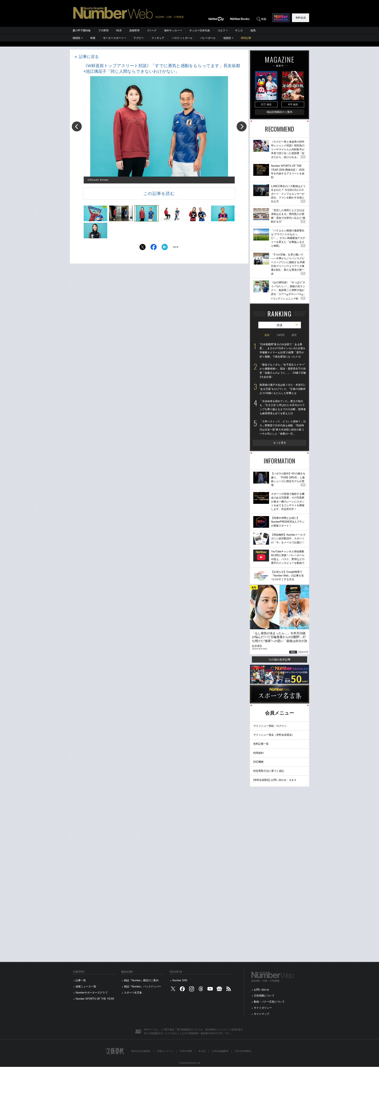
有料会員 (301, 17)
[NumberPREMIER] (281, 17)
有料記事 (246, 37)
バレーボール (208, 37)
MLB (119, 30)
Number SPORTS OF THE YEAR (95, 998)
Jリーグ (151, 30)
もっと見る (279, 442)
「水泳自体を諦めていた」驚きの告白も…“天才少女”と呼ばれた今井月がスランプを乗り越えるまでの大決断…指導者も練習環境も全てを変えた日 (283, 407)
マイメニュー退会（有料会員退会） (273, 734)
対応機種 (258, 761)
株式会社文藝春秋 (140, 1051)
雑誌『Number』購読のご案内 (141, 980)
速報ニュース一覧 (86, 986)
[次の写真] (242, 126)
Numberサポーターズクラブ (92, 992)
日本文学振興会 (243, 1051)
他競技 (227, 37)
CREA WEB (186, 1051)
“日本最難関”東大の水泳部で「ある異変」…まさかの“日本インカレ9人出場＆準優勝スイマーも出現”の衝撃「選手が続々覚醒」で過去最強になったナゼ (282, 350)
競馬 (253, 30)
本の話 (201, 1051)
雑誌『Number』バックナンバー (142, 986)
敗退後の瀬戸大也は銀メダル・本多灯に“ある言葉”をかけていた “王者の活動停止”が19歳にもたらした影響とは (283, 388)
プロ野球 (103, 30)
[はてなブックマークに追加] (164, 248)
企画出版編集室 (220, 1051)
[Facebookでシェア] (153, 248)
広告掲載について (264, 995)
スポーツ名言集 (133, 992)
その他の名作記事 (279, 659)
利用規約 (258, 752)
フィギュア (157, 37)
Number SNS (179, 980)
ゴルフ (221, 30)
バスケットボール (182, 37)
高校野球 (134, 30)
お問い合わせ (261, 989)
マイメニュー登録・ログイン (270, 725)
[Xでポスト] (142, 248)
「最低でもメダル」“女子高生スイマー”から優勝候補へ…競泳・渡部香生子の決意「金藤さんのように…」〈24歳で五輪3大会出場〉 (283, 370)
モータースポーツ (113, 37)
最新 (267, 335)
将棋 (92, 37)
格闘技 (76, 37)
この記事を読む (159, 193)
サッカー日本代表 (199, 30)
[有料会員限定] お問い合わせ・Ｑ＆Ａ (274, 779)
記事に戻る (86, 56)
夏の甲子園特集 (82, 30)
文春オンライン (165, 1051)
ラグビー (138, 37)
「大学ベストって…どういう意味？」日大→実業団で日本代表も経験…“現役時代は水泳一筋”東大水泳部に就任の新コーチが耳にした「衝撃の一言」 (283, 427)
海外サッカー (171, 30)
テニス (239, 30)
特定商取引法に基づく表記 (268, 770)
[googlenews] (219, 989)
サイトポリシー (263, 1007)
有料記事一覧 (261, 743)
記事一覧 (81, 980)
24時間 (280, 335)
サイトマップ (261, 1013)
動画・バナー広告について (269, 1001)
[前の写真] (77, 126)
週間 (293, 335)
